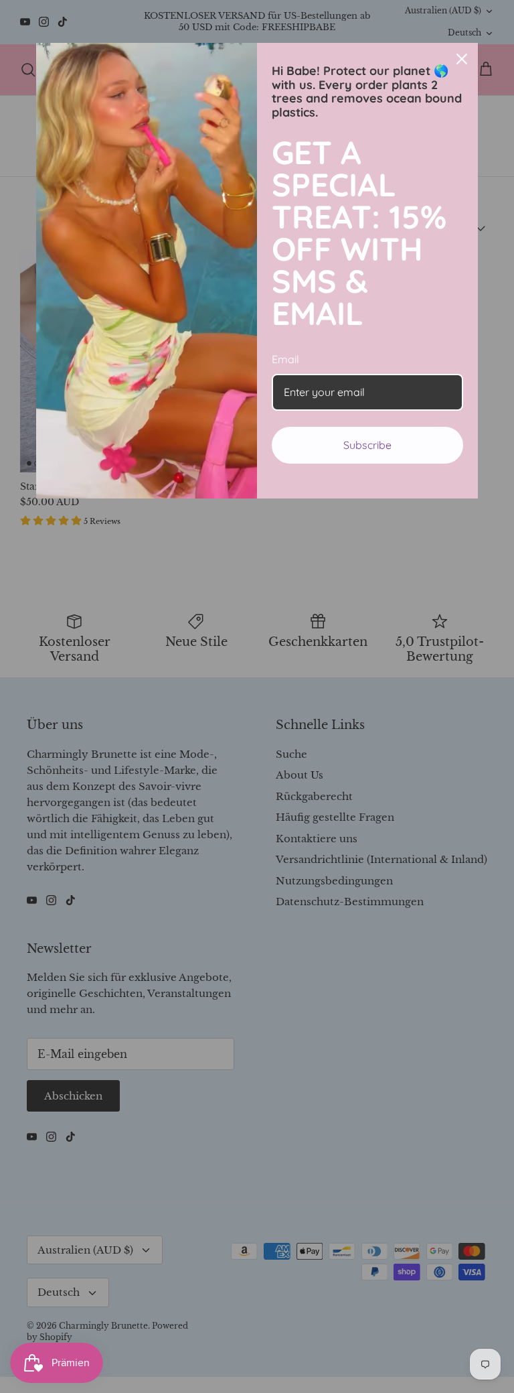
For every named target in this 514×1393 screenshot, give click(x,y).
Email (285, 359)
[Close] (462, 59)
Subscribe (367, 445)
